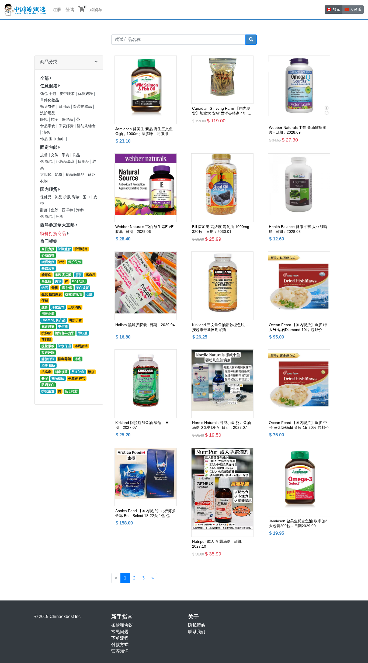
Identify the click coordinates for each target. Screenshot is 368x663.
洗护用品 (47, 113)
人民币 (355, 9)
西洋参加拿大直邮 (57, 225)
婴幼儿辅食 (86, 126)
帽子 (55, 120)
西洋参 (68, 210)
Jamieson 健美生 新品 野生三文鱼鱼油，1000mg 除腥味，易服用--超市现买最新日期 (145, 131)
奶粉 (59, 174)
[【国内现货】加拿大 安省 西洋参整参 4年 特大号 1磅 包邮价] (222, 79)
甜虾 (44, 210)
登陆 (69, 9)
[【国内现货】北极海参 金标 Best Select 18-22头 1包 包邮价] (145, 477)
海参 (80, 210)
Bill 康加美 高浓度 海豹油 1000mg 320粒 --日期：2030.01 (220, 229)
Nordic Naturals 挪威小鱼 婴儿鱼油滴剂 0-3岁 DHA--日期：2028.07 (221, 425)
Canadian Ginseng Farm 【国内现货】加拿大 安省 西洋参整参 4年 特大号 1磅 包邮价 (221, 111)
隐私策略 (196, 625)
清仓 (46, 132)
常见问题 (120, 631)
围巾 (87, 197)
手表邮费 (66, 126)
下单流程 (120, 638)
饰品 (76, 155)
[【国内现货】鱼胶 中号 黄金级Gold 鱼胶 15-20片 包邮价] (299, 384)
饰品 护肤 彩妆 (68, 197)
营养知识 (120, 651)
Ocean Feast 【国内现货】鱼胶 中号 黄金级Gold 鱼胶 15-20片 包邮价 (299, 425)
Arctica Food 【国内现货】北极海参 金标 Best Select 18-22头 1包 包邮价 (145, 513)
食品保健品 (75, 174)
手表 (66, 155)
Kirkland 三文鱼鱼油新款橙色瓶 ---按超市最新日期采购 (221, 327)
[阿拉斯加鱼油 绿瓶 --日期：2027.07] (145, 384)
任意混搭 (48, 86)
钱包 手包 (48, 94)
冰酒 (60, 217)
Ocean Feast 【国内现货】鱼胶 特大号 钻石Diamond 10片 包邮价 (298, 327)
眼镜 (44, 120)
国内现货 (48, 189)
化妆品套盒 (66, 162)
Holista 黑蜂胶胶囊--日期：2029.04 (145, 325)
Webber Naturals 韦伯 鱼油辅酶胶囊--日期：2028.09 (297, 129)
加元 (335, 9)
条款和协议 (122, 625)
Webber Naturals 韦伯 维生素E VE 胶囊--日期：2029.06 (144, 229)
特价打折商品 (53, 233)
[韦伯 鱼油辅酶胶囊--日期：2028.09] (299, 89)
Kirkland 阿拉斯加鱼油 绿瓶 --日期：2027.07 (142, 425)
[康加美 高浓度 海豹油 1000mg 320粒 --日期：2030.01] (222, 188)
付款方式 (120, 644)
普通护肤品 (83, 107)
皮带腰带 (68, 94)
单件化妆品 (49, 100)
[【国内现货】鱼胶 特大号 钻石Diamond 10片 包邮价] (299, 286)
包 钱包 (47, 162)
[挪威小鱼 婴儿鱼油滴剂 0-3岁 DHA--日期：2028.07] (222, 384)
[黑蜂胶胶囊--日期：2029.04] (145, 286)
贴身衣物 (48, 107)
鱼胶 (55, 210)
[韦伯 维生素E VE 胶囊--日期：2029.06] (145, 188)
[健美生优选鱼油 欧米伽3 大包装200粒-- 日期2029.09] (299, 482)
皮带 (44, 155)
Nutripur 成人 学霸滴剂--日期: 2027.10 (217, 543)
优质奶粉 (86, 94)
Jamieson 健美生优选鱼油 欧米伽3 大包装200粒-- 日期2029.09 (298, 523)
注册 (57, 9)
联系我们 (196, 631)
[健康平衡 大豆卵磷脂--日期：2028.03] (299, 188)
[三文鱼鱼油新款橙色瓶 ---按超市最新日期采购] (222, 286)
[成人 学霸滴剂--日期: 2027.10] (222, 492)
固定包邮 (48, 147)
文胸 (55, 155)
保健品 (68, 120)
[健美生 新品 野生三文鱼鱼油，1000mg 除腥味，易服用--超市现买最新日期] (145, 90)
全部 (44, 78)
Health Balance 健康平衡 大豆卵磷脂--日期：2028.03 (298, 229)
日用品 (64, 107)
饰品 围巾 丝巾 (53, 139)
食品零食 (48, 126)
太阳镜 (46, 174)
